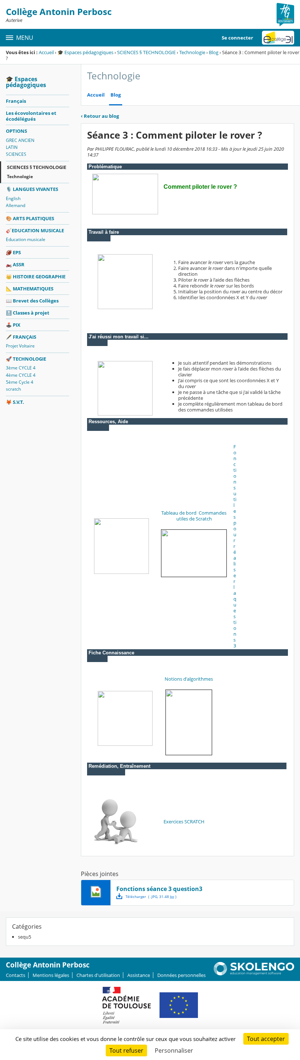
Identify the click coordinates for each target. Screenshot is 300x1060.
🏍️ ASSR (15, 264)
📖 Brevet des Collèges (32, 300)
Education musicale (25, 239)
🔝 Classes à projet (27, 312)
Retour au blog (100, 116)
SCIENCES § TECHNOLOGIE (146, 52)
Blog (213, 52)
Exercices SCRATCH (184, 821)
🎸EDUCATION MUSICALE (35, 230)
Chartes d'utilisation (98, 975)
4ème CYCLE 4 (20, 375)
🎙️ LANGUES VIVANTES (32, 189)
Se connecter (237, 37)
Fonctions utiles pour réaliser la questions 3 (234, 546)
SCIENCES (16, 154)
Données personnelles (181, 975)
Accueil (46, 52)
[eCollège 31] (278, 37)
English (13, 198)
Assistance (138, 975)
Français (16, 101)
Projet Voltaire (20, 346)
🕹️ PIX (13, 325)
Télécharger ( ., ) (150, 896)
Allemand (15, 205)
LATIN (12, 147)
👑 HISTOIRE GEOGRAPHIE (35, 276)
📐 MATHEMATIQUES (29, 288)
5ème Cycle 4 (19, 382)
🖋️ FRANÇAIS (21, 337)
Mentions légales (51, 975)
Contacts (15, 975)
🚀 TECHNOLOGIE (26, 359)
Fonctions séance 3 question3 (159, 889)
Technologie (192, 52)
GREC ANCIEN (20, 140)
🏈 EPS (13, 252)
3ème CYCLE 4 (20, 368)
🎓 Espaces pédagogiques (85, 52)
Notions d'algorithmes (189, 679)
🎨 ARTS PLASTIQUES (30, 218)
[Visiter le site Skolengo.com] (254, 973)
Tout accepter (266, 1039)
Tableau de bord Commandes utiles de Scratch (193, 516)
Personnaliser (174, 1050)
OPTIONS (16, 131)
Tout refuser (126, 1050)
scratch (13, 389)
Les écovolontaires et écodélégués (31, 116)
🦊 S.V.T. (15, 402)
